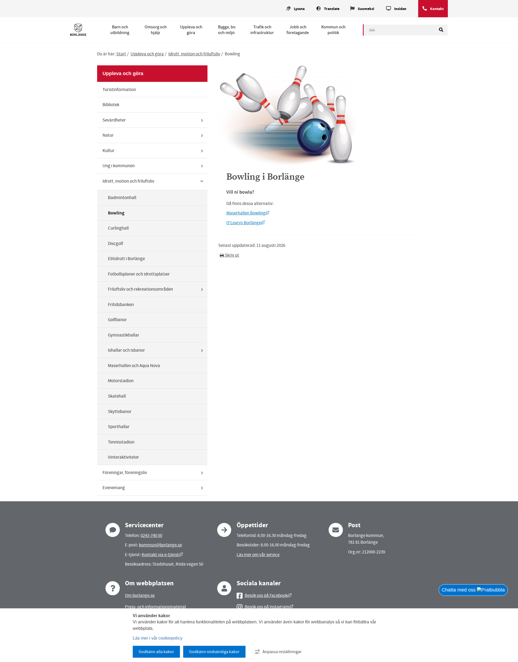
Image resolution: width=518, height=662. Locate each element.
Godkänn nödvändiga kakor (214, 651)
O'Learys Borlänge (245, 223)
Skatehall (117, 396)
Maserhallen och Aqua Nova (134, 365)
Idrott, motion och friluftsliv (194, 54)
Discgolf (115, 243)
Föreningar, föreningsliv (125, 472)
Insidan (400, 8)
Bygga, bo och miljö (227, 29)
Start (121, 54)
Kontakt (437, 8)
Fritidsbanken (121, 304)
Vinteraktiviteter (123, 457)
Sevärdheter (114, 120)
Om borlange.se (140, 595)
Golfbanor (117, 319)
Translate (331, 8)
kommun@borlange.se (160, 545)
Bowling (116, 213)
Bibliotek (111, 104)
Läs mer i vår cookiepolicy (157, 638)
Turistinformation (119, 89)
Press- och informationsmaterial (155, 607)
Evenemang (114, 487)
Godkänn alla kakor (156, 651)
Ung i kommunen (119, 166)
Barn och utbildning (119, 29)
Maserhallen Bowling (248, 213)
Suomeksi (366, 8)
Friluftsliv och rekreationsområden (140, 289)
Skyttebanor (119, 411)
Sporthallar (119, 426)
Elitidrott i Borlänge (126, 258)
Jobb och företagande (298, 29)
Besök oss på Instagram (269, 607)
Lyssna (299, 8)
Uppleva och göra (191, 29)
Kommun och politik (333, 29)
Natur (108, 135)
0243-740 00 (151, 535)
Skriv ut (231, 255)
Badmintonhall (122, 197)
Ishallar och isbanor (126, 350)
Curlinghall (118, 228)
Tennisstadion (121, 442)
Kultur (108, 150)
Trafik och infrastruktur (262, 29)
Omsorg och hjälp (156, 29)
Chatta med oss (459, 590)
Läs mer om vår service (258, 554)
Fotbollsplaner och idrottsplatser (139, 274)
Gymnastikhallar (123, 335)
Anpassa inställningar (282, 651)
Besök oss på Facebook (268, 595)
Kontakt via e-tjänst (162, 554)
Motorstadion (121, 381)
